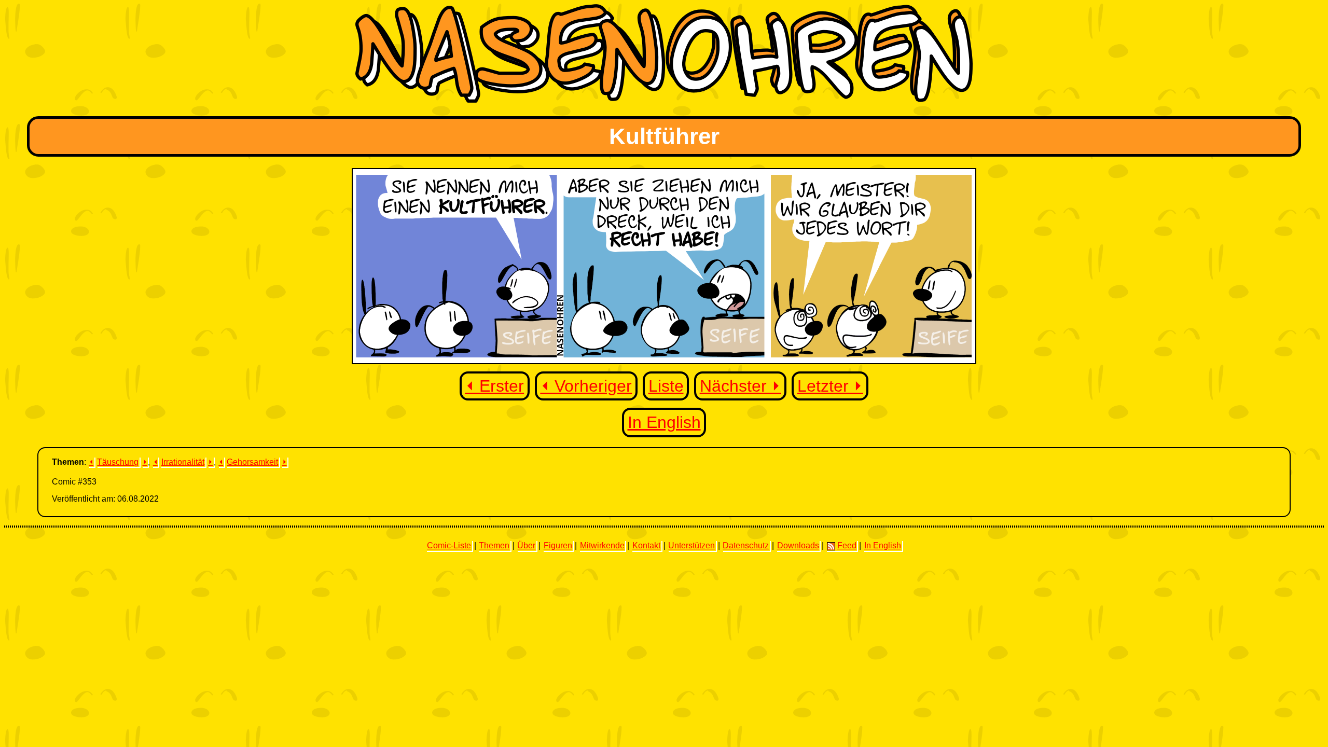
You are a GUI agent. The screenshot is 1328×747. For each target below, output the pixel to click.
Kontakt (646, 545)
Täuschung (118, 462)
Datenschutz (746, 545)
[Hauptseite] (664, 99)
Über (526, 545)
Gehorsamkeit (252, 462)
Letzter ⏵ (830, 386)
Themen (494, 545)
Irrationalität (182, 462)
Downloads (798, 545)
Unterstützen (691, 545)
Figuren (558, 545)
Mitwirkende (602, 545)
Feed (846, 545)
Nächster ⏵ (740, 386)
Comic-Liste (449, 545)
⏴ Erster (494, 386)
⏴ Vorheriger (586, 386)
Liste (666, 386)
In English (664, 422)
